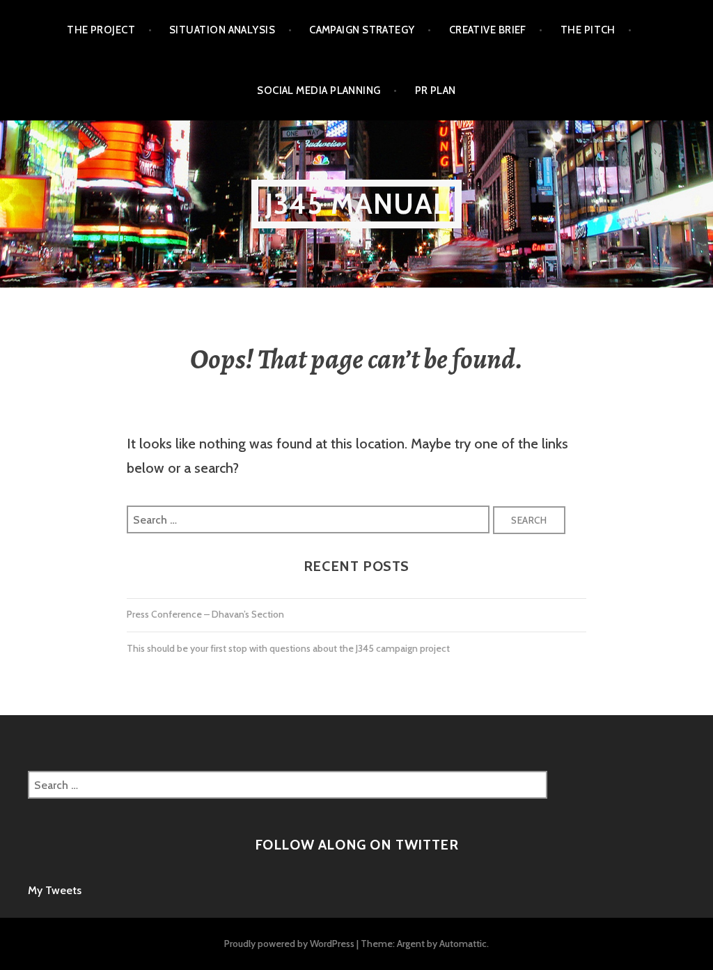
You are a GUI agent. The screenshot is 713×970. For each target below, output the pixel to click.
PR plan (435, 90)
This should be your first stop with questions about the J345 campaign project (288, 648)
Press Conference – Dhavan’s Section (205, 614)
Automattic (463, 943)
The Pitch (588, 30)
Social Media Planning (318, 90)
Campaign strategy (362, 30)
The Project (101, 30)
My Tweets (54, 890)
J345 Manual (356, 204)
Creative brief (487, 30)
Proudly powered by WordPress (289, 943)
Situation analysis (222, 30)
